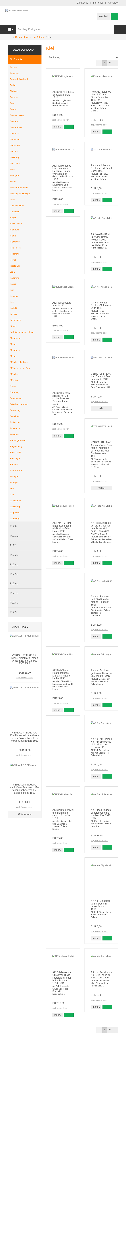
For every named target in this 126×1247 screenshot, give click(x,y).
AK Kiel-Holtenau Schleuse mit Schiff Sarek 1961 (101, 168)
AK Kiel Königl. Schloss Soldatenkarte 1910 (101, 305)
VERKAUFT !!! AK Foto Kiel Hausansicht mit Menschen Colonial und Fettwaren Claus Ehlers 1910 (24, 736)
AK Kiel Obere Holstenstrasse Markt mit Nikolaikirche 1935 (61, 674)
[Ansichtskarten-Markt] (16, 10)
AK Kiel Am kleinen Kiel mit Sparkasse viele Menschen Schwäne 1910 (101, 743)
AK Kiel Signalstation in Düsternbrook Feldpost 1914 (101, 905)
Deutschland (23, 49)
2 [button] (110, 63)
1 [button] (104, 63)
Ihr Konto (98, 2)
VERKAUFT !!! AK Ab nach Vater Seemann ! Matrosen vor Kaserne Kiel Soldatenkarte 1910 (101, 449)
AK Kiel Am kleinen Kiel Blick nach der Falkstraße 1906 (101, 975)
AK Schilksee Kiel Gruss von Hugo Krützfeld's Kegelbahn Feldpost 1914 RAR (62, 977)
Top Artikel (19, 626)
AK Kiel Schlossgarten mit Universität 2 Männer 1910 (101, 673)
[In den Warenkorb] (69, 127)
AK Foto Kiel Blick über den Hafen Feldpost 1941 (101, 237)
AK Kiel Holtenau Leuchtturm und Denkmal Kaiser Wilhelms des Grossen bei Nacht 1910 (62, 172)
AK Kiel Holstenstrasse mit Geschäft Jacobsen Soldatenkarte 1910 (61, 398)
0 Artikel (103, 16)
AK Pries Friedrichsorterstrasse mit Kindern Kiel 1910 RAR (101, 814)
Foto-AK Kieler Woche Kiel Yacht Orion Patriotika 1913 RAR (101, 95)
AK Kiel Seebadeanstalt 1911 (62, 304)
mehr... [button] (57, 126)
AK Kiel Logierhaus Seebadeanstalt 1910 (63, 95)
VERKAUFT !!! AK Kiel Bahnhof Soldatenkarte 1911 (101, 376)
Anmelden (113, 2)
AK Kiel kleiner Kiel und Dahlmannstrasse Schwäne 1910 (63, 814)
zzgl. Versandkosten (60, 120)
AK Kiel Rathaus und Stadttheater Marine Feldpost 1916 (100, 600)
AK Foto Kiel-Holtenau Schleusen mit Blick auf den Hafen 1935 (62, 527)
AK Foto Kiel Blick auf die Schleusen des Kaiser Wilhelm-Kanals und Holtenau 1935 (101, 528)
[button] (115, 63)
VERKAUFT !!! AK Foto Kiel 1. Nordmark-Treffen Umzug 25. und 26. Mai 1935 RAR (24, 659)
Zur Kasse (82, 2)
